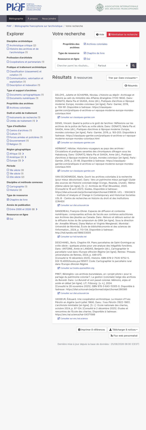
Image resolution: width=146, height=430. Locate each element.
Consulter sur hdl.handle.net (73, 236)
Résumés (132, 85)
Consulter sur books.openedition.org (77, 268)
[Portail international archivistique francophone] (24, 7)
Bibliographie (16, 18)
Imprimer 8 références (92, 329)
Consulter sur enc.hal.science (74, 318)
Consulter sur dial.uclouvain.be (74, 205)
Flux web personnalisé (125, 335)
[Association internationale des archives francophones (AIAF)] (117, 7)
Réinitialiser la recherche (123, 34)
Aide (101, 34)
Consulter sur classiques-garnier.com (77, 117)
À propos (33, 18)
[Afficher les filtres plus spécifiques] (37, 121)
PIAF (9, 26)
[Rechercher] (133, 65)
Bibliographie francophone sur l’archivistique (38, 26)
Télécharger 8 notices (124, 329)
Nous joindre (49, 18)
